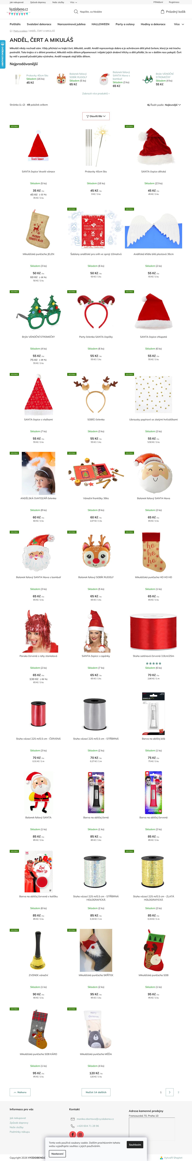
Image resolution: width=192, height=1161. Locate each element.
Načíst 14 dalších (96, 1092)
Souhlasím (135, 1144)
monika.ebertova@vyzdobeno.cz (95, 1118)
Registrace (174, 2)
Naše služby (58, 2)
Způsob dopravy (38, 2)
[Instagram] (80, 1134)
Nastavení (57, 1153)
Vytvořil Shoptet (173, 1157)
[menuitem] (15, 24)
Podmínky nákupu (20, 1131)
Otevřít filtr (96, 116)
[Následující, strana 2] (170, 1092)
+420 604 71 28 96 (88, 1125)
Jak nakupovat (17, 2)
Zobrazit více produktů (95, 93)
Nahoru (21, 1092)
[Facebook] (72, 1134)
